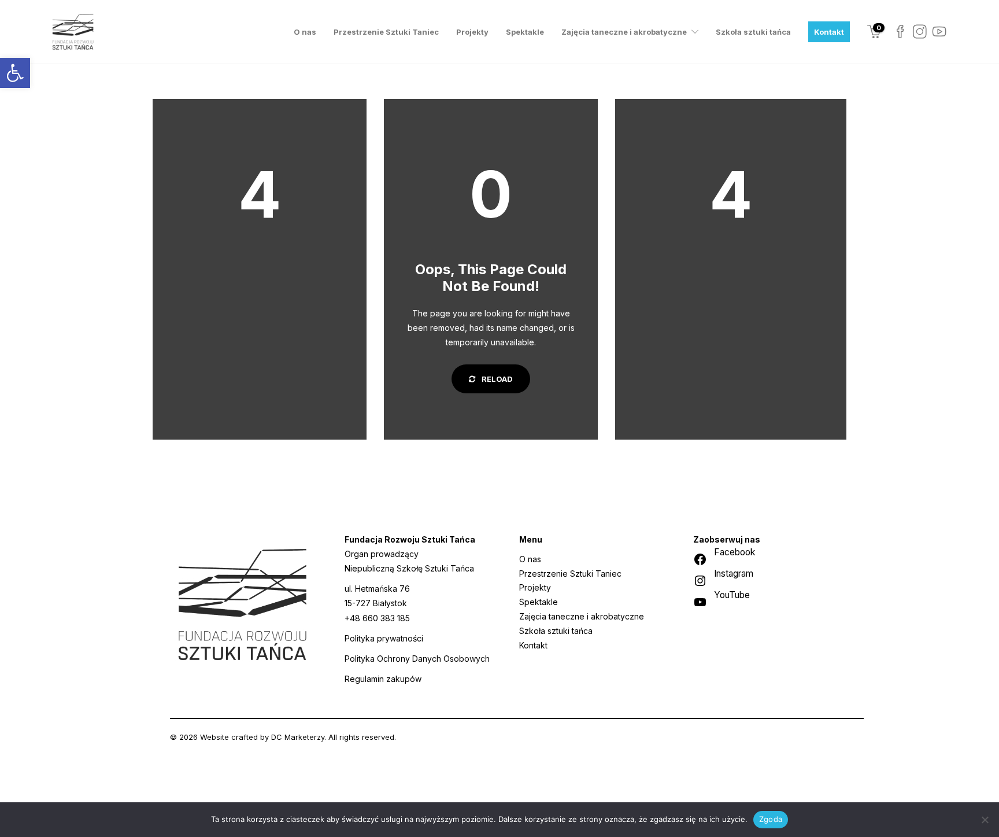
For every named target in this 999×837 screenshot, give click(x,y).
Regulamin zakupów (383, 679)
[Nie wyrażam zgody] (984, 819)
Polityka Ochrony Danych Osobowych (417, 658)
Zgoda (770, 819)
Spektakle (525, 31)
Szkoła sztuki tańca (753, 31)
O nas (305, 31)
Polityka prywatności (384, 638)
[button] (15, 73)
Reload (496, 379)
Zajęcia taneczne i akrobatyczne (624, 31)
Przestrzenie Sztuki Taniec (386, 31)
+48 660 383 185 (377, 618)
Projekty (472, 31)
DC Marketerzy (297, 737)
